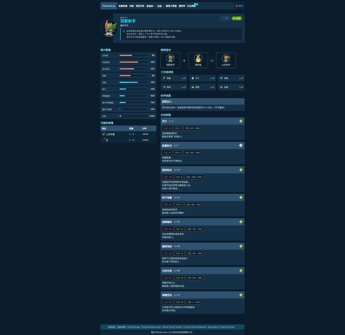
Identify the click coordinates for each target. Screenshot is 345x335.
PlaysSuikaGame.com (151, 327)
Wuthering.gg (133, 327)
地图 (131, 6)
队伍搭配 (192, 6)
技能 (159, 6)
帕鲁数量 (123, 6)
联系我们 (112, 327)
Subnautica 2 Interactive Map (221, 327)
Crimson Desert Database (194, 327)
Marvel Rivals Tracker (172, 327)
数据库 (150, 6)
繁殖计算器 (171, 6)
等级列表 (140, 6)
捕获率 (182, 6)
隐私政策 (122, 327)
